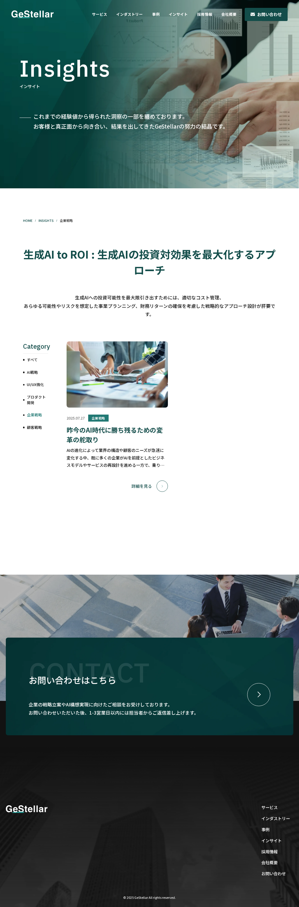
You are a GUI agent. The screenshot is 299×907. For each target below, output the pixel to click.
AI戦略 (32, 372)
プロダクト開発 (36, 399)
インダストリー (129, 14)
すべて (32, 359)
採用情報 (204, 14)
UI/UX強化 (35, 384)
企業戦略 (34, 414)
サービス (99, 14)
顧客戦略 (34, 427)
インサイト (178, 14)
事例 (156, 14)
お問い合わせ (269, 14)
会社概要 (229, 14)
